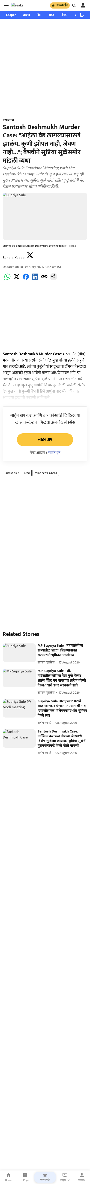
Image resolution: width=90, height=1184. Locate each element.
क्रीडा (64, 14)
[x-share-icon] (16, 279)
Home (8, 1180)
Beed (27, 473)
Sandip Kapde (13, 258)
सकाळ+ (81, 1180)
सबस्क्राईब (62, 5)
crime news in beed (46, 473)
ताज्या (26, 14)
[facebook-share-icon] (26, 279)
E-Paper (25, 1180)
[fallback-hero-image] (19, 652)
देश (39, 14)
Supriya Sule (12, 473)
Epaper (11, 14)
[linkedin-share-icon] (35, 279)
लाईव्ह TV (64, 1180)
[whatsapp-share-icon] (7, 279)
